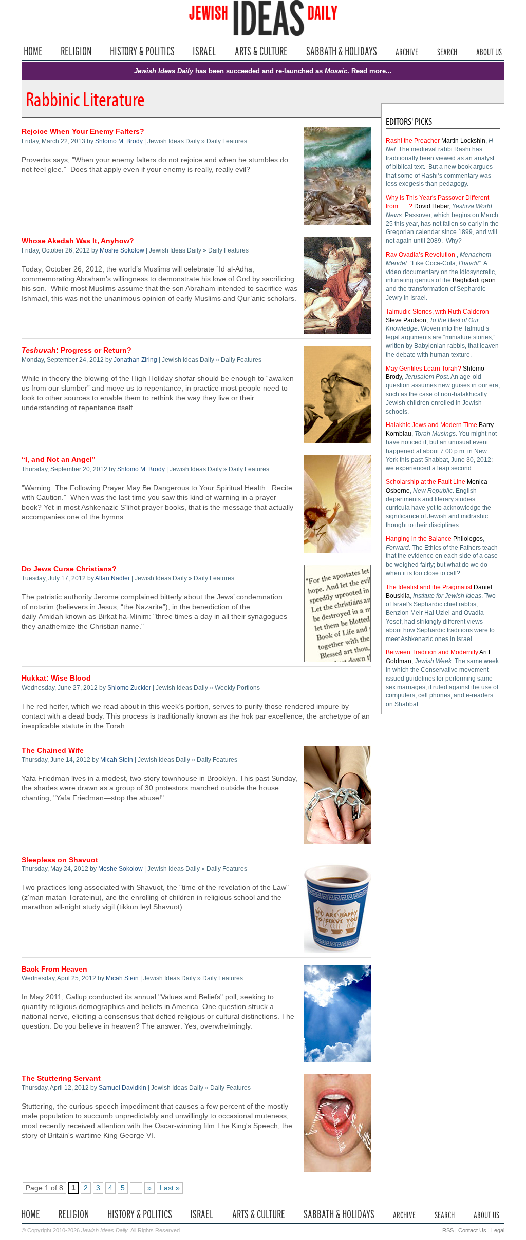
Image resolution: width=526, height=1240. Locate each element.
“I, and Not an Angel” (59, 459)
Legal (497, 1230)
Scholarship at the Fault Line (425, 482)
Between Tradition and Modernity (432, 652)
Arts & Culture (261, 51)
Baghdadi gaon (474, 280)
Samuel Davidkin (122, 1087)
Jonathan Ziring (135, 359)
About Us (489, 51)
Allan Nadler (112, 578)
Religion (76, 51)
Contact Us (472, 1230)
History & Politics (142, 51)
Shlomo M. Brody (119, 141)
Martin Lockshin (463, 140)
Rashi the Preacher (413, 140)
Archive (407, 51)
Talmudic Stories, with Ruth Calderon (437, 311)
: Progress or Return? (77, 350)
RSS (448, 1230)
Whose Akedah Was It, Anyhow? (78, 241)
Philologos (468, 538)
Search (447, 51)
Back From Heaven (54, 969)
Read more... (371, 71)
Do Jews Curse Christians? (69, 569)
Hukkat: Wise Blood (56, 678)
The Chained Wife (53, 750)
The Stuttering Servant (61, 1078)
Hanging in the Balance (419, 538)
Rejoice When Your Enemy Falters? (83, 131)
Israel (204, 51)
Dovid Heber (431, 206)
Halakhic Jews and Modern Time (431, 425)
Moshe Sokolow (122, 250)
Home (33, 51)
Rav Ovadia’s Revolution (420, 254)
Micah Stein (116, 759)
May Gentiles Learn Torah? (423, 368)
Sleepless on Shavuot (60, 860)
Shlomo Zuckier (129, 687)
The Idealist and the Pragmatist (429, 587)
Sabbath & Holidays (341, 51)
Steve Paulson (406, 320)
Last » (170, 1188)
